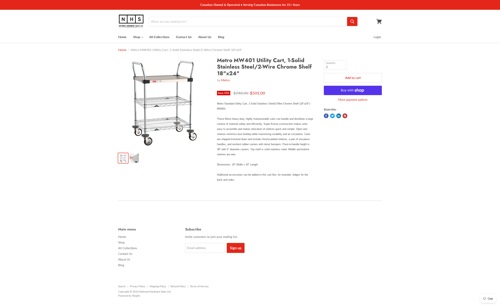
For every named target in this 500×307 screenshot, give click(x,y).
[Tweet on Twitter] (332, 115)
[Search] (352, 21)
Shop (137, 37)
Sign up (235, 248)
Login (377, 37)
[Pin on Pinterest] (345, 115)
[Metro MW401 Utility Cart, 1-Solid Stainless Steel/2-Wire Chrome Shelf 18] (164, 103)
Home (122, 37)
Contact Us (184, 37)
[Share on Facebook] (326, 115)
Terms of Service (199, 286)
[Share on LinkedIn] (338, 115)
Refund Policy (178, 286)
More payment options (353, 99)
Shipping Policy (158, 286)
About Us (204, 37)
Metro (225, 80)
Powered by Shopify (129, 295)
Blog (221, 37)
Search (122, 286)
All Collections (159, 37)
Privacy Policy (137, 286)
